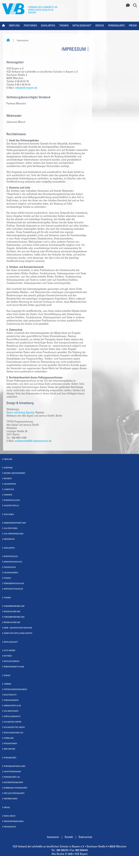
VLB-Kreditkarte (11, 711)
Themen (64, 26)
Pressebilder (10, 827)
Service (99, 26)
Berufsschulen (11, 557)
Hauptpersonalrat (12, 772)
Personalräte (116, 26)
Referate (8, 479)
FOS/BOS (7, 578)
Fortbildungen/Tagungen (15, 690)
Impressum (53, 837)
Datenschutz (85, 837)
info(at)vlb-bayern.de (26, 88)
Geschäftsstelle (11, 506)
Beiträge (8, 656)
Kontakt (69, 837)
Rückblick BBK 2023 (12, 623)
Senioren (8, 495)
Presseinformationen (13, 821)
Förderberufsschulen (14, 584)
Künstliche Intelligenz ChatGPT (18, 633)
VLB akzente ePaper (12, 722)
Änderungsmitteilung (14, 667)
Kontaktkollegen (12, 500)
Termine (7, 684)
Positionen (30, 26)
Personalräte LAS (12, 777)
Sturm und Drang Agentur (20, 412)
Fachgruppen (10, 484)
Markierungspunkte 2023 (15, 523)
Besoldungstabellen (13, 733)
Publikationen (10, 744)
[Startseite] (8, 40)
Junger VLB (9, 490)
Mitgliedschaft (82, 26)
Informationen (10, 799)
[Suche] (134, 5)
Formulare (9, 738)
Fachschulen (10, 567)
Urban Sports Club (12, 706)
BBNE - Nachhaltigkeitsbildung (18, 628)
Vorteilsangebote (12, 717)
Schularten (48, 26)
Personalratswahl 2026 (14, 766)
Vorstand (8, 468)
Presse (133, 26)
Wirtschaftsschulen (13, 589)
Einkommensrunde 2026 (14, 606)
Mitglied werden (11, 661)
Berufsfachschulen (13, 562)
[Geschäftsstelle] (127, 5)
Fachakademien (11, 573)
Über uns (14, 26)
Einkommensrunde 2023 (14, 617)
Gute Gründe (9, 651)
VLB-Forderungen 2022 (13, 534)
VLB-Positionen (10, 528)
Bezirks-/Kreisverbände (14, 473)
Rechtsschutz (10, 695)
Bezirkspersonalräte (13, 783)
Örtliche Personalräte (14, 793)
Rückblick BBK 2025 (12, 612)
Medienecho (9, 539)
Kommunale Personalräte (15, 788)
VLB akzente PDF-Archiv (14, 727)
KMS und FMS (9, 749)
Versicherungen (11, 700)
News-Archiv (9, 816)
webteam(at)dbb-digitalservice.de (33, 441)
